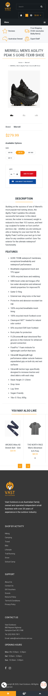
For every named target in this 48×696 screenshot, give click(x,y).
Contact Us (9, 586)
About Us (8, 582)
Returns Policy (10, 597)
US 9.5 (10, 152)
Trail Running (10, 554)
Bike (6, 546)
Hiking (7, 534)
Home (20, 62)
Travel (7, 542)
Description (24, 198)
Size (7, 148)
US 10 (20, 152)
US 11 (10, 158)
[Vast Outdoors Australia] (9, 10)
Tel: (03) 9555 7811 (12, 634)
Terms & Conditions (12, 601)
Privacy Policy (10, 604)
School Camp (10, 562)
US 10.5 (30, 152)
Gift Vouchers (10, 589)
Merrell (27, 62)
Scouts (7, 593)
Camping (8, 538)
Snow (7, 558)
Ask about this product (24, 181)
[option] (24, 89)
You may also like (24, 410)
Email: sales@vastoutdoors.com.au (18, 638)
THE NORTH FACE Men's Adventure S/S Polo (35, 448)
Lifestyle (8, 550)
